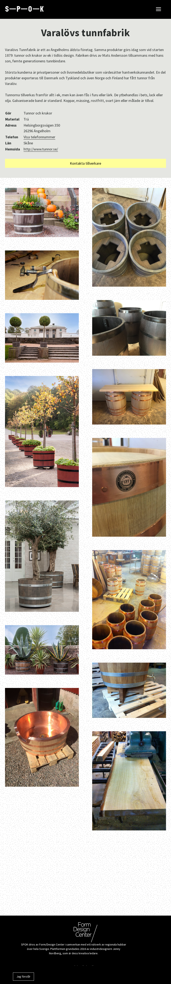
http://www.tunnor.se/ (41, 149)
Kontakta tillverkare (85, 163)
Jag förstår (23, 976)
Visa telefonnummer (39, 137)
